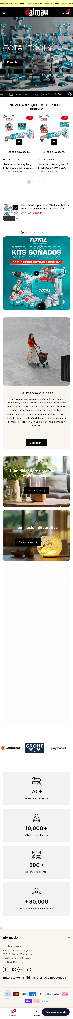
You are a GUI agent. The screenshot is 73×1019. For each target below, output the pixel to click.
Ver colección (34, 490)
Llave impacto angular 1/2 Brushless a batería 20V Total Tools (18, 166)
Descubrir (13, 62)
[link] (36, 481)
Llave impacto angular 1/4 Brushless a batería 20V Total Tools (53, 166)
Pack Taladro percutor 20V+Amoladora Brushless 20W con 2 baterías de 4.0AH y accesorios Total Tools (45, 206)
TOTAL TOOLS (11, 159)
